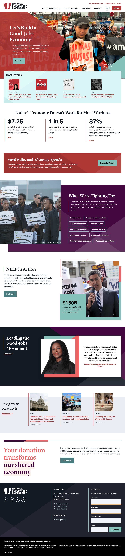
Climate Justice (98, 229)
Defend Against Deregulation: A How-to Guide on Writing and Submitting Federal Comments (42, 419)
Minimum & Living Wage (104, 241)
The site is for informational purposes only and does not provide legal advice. (27, 541)
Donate (116, 8)
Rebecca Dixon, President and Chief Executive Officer (100, 365)
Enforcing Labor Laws (78, 229)
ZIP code (94, 526)
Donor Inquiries (61, 506)
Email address (96, 516)
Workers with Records (99, 235)
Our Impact (10, 294)
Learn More (8, 354)
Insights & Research (96, 4)
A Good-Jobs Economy (51, 8)
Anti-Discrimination (78, 224)
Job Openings (61, 520)
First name (94, 498)
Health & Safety (97, 224)
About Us (97, 8)
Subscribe (115, 530)
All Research (6, 413)
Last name (94, 507)
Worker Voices (110, 4)
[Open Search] (107, 8)
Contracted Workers (78, 235)
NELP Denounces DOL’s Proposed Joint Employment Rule (75, 96)
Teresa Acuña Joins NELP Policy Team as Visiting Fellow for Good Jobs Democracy (20, 97)
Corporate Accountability (96, 218)
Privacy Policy (8, 552)
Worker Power (75, 218)
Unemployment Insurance (80, 241)
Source (10, 137)
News (119, 4)
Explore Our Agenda (107, 163)
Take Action (86, 8)
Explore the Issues (71, 8)
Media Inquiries (61, 509)
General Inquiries (62, 504)
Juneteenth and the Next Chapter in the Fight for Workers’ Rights (102, 96)
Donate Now (67, 460)
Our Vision (19, 61)
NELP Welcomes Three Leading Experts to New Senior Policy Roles (46, 97)
